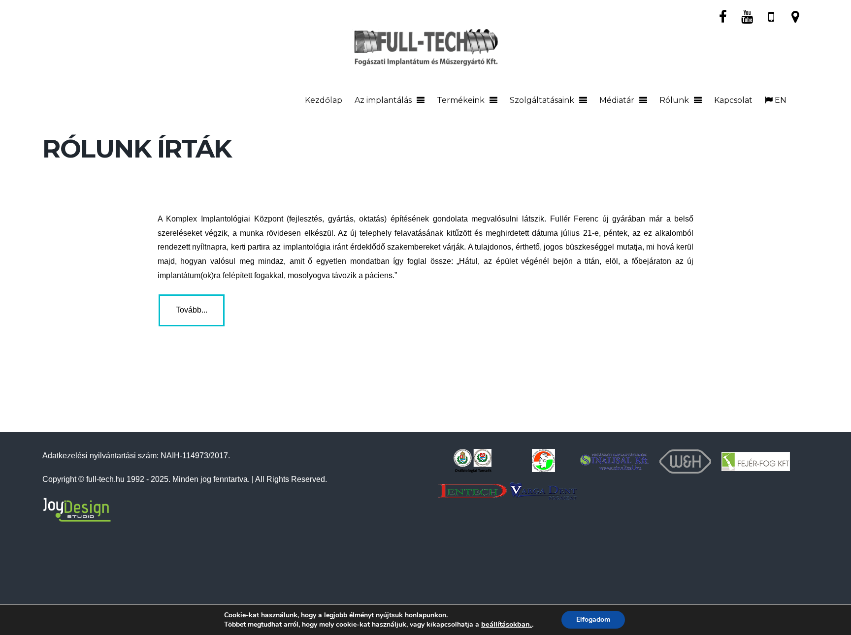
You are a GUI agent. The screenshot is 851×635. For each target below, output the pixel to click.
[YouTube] (747, 16)
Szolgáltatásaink (542, 100)
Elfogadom (593, 619)
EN (779, 100)
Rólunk (674, 100)
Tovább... (191, 310)
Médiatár (616, 100)
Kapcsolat (733, 100)
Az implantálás (383, 100)
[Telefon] (771, 16)
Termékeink (461, 100)
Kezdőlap (323, 100)
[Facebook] (723, 16)
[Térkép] (795, 16)
